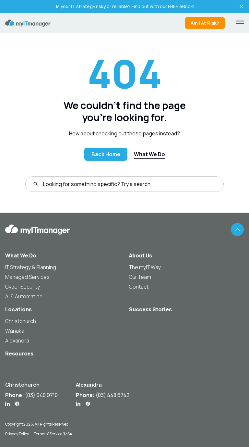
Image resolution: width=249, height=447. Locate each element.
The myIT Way (145, 267)
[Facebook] (17, 404)
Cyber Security (22, 286)
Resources (19, 353)
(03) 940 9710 (41, 395)
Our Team (140, 276)
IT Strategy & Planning (30, 267)
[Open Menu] (240, 22)
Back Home (105, 154)
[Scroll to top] (237, 229)
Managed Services (27, 276)
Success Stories (150, 309)
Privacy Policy (17, 434)
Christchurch (20, 321)
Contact (138, 286)
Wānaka (14, 330)
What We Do (149, 154)
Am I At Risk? (205, 23)
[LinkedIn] (7, 404)
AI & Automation (23, 296)
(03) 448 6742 (112, 395)
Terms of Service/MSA (53, 434)
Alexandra (17, 340)
